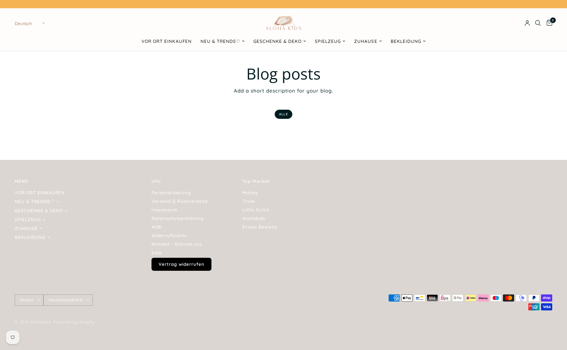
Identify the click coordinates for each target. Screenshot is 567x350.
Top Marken (256, 181)
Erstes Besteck (259, 227)
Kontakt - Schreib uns (176, 244)
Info (156, 181)
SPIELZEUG (328, 41)
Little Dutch (256, 210)
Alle (283, 114)
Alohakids (253, 218)
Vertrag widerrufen (181, 264)
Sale (156, 252)
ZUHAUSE (365, 41)
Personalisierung (171, 192)
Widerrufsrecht (169, 235)
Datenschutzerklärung (177, 218)
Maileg (250, 192)
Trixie (248, 201)
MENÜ (21, 181)
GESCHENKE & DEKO (277, 41)
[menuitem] (166, 41)
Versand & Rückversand (179, 201)
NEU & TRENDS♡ (220, 41)
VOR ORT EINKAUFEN (166, 41)
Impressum (164, 210)
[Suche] (538, 23)
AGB (156, 227)
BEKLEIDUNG (406, 41)
